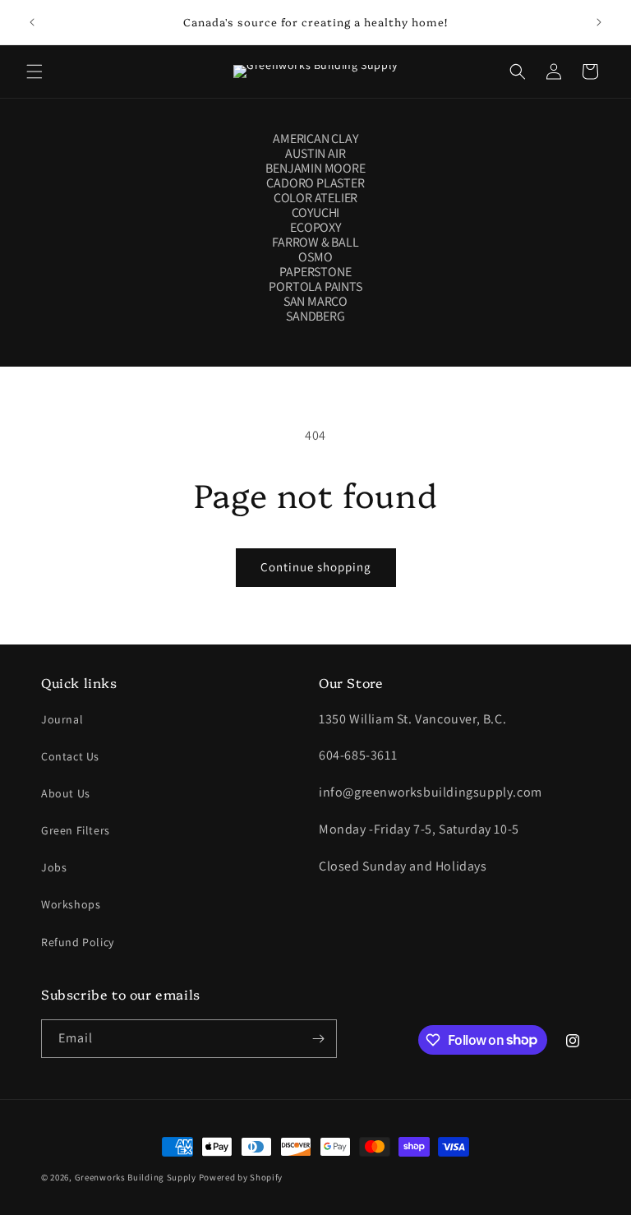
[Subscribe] (318, 1038)
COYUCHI (316, 213)
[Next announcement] (599, 22)
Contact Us (70, 756)
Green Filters (75, 830)
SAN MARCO (315, 301)
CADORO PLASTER (315, 183)
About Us (65, 793)
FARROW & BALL (315, 242)
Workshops (70, 904)
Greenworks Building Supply (135, 1177)
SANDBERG (315, 316)
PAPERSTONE (315, 272)
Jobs (54, 867)
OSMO (315, 257)
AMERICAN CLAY (315, 139)
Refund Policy (77, 942)
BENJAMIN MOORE (315, 168)
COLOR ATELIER (315, 198)
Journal (62, 719)
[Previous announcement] (32, 22)
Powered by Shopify (241, 1177)
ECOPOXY (315, 227)
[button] (34, 71)
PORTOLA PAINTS (315, 286)
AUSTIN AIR (315, 153)
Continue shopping (315, 567)
